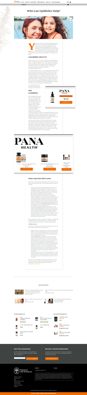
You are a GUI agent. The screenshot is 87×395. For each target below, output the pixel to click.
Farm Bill (42, 70)
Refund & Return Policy (19, 381)
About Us (48, 2)
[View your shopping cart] (68, 5)
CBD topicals (37, 236)
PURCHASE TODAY (66, 102)
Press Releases (41, 2)
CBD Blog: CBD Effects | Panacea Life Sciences (26, 17)
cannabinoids (41, 60)
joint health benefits (40, 208)
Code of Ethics (17, 383)
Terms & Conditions (18, 385)
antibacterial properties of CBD (47, 203)
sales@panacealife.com (40, 370)
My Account (17, 378)
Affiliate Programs (18, 377)
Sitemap (16, 386)
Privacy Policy (17, 382)
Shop (22, 2)
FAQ (15, 379)
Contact (23, 4)
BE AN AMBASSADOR (52, 358)
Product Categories (30, 2)
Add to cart (26, 169)
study (37, 197)
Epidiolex (32, 97)
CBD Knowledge (56, 2)
